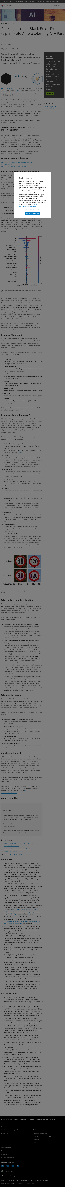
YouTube (18, 1166)
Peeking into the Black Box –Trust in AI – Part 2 (17, 849)
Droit (34, 1142)
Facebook (2, 1166)
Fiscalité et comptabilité (40, 1133)
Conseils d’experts (13, 1119)
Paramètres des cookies (32, 209)
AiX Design (18, 90)
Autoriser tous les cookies (32, 213)
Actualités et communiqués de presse (11, 1130)
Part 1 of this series (6, 88)
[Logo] (8, 6)
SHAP (21, 220)
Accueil (3, 1119)
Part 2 (8, 93)
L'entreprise (4, 1127)
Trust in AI (21, 453)
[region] (32, 195)
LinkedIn (12, 826)
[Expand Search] (51, 5)
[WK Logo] (7, 1171)
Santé (34, 1130)
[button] (2, 49)
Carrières (3, 1151)
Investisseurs (5, 1154)
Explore (49, 93)
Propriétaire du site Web (8, 1157)
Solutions (35, 1127)
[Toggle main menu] (62, 5)
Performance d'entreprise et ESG (42, 1136)
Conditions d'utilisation (8, 1180)
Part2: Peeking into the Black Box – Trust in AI (13, 166)
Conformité (36, 1139)
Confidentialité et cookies (24, 1180)
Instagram (7, 1166)
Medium (11, 824)
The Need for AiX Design (10, 851)
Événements (4, 1133)
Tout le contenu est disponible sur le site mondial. (49, 1)
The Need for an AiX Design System (13, 854)
